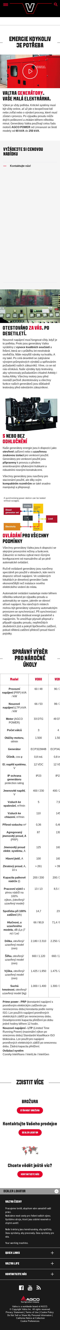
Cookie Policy (47, 1312)
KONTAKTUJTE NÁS (30, 1174)
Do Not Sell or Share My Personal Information (29, 1315)
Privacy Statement (15, 1312)
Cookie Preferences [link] (30, 1321)
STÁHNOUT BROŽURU (30, 1110)
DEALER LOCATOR (30, 1133)
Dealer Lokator (15, 1191)
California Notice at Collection (30, 1318)
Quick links (12, 1253)
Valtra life (12, 1263)
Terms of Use (32, 1312)
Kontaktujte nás (16, 1274)
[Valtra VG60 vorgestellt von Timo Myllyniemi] (30, 71)
